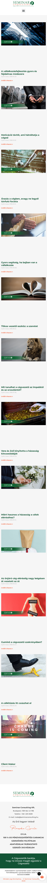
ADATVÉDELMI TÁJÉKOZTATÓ (23, 844)
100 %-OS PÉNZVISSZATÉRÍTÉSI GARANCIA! (23, 837)
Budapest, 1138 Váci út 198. (23, 811)
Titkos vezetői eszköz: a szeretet (19, 326)
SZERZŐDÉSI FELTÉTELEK (23, 841)
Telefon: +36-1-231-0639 (23, 814)
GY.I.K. (24, 834)
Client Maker (8, 764)
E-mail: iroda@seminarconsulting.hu (23, 817)
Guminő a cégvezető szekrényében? (21, 642)
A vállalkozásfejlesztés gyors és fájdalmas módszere (19, 72)
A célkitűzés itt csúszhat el (16, 703)
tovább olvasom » (7, 80)
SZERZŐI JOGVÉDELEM (23, 847)
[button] (24, 11)
